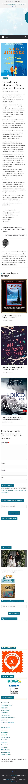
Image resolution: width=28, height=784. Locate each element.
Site (2, 477)
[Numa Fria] (3, 37)
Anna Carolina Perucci (6, 705)
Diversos (5, 78)
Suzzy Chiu (4, 747)
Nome (3, 463)
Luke (17, 91)
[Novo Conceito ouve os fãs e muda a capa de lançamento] (14, 378)
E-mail (3, 470)
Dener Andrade (5, 710)
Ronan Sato (4, 742)
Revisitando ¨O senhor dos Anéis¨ (15, 235)
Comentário (5, 442)
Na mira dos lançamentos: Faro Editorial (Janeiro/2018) (13, 368)
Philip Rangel (4, 732)
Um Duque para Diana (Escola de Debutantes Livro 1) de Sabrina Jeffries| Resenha (14, 229)
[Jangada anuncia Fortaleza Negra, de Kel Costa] (14, 280)
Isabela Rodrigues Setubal (7, 717)
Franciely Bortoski (5, 715)
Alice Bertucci (4, 702)
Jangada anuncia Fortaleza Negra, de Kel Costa (12, 316)
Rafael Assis (4, 735)
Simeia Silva (4, 744)
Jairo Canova (4, 720)
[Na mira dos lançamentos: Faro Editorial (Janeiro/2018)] (14, 327)
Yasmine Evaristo (5, 754)
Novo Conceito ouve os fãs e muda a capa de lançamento (12, 418)
